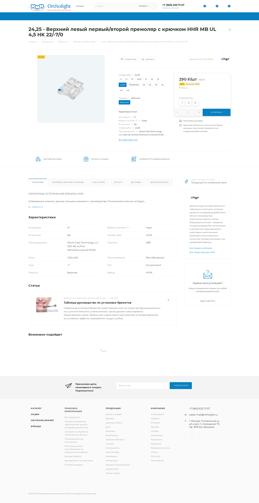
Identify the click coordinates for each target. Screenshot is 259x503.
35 (156, 84)
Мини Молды (112, 452)
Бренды (36, 426)
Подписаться (181, 385)
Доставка (136, 182)
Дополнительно (159, 182)
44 (121, 90)
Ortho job (155, 456)
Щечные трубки (114, 422)
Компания (158, 408)
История (155, 422)
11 (121, 79)
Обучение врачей (42, 420)
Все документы (72, 417)
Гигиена (110, 443)
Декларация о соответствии (79, 460)
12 (126, 79)
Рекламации (157, 460)
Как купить (99, 182)
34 (150, 84)
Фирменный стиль (160, 448)
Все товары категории (200, 248)
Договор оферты (73, 456)
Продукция (113, 408)
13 (132, 79)
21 (146, 79)
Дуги (108, 427)
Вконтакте (188, 437)
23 (158, 79)
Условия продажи (74, 465)
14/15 (139, 79)
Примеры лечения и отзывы (68, 182)
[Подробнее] (168, 300)
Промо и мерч (113, 473)
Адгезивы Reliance (115, 439)
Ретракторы (112, 460)
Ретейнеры (111, 456)
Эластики (110, 431)
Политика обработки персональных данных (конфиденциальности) (76, 424)
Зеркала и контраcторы (118, 465)
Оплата (118, 182)
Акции (35, 414)
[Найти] (154, 6)
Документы (156, 435)
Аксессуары (112, 435)
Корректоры (112, 469)
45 (128, 90)
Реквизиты (156, 439)
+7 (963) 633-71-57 (173, 5)
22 (152, 79)
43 (162, 84)
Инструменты (112, 448)
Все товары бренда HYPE (202, 252)
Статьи (154, 452)
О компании (157, 414)
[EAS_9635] (71, 89)
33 (144, 84)
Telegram (195, 437)
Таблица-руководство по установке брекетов (97, 302)
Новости (155, 418)
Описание (37, 182)
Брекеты (110, 418)
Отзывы (155, 431)
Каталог (36, 408)
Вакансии (156, 443)
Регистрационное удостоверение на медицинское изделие (76, 449)
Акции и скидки (114, 414)
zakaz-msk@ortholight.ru (203, 414)
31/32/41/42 (134, 84)
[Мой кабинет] (192, 7)
